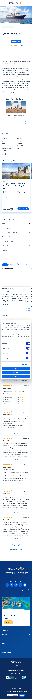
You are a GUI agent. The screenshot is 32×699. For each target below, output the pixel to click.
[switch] (28, 348)
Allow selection (16, 372)
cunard (11, 27)
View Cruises (16, 41)
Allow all (16, 368)
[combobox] (24, 380)
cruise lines (5, 27)
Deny (16, 376)
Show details (23, 364)
